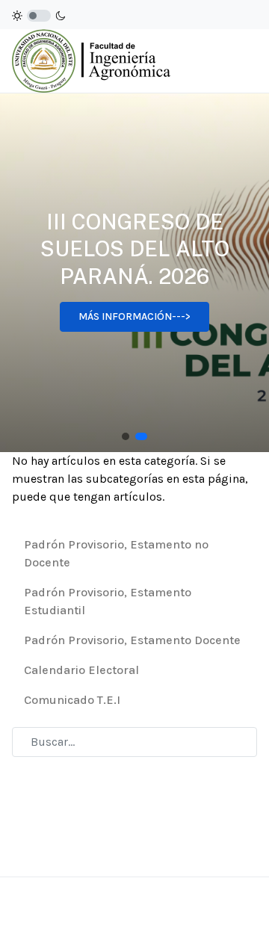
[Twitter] (247, 920)
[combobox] (134, 742)
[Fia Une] (91, 60)
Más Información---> (134, 316)
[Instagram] (209, 920)
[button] (125, 436)
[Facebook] (190, 920)
